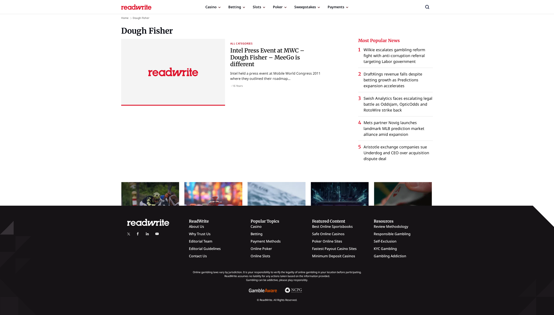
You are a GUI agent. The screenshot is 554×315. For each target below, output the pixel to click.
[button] (427, 7)
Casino (211, 7)
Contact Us (198, 256)
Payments (336, 7)
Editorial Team (200, 241)
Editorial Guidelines (205, 248)
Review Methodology (391, 226)
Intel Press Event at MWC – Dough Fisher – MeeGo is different (267, 57)
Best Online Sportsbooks (332, 226)
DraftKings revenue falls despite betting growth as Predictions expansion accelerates (393, 79)
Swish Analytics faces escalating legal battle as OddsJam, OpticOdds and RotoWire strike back (398, 104)
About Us (196, 226)
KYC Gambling (385, 248)
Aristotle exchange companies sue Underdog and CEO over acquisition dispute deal (396, 152)
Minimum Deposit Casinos (333, 256)
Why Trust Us (200, 233)
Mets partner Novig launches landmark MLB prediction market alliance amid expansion (394, 128)
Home (125, 18)
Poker (278, 7)
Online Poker (261, 248)
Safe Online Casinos (328, 233)
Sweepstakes (305, 7)
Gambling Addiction (390, 256)
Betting (234, 7)
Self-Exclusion (385, 241)
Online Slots (260, 256)
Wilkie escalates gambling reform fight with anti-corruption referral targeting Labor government (394, 55)
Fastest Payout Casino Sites (334, 248)
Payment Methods (266, 241)
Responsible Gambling (392, 233)
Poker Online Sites (327, 241)
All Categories (241, 43)
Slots (257, 7)
